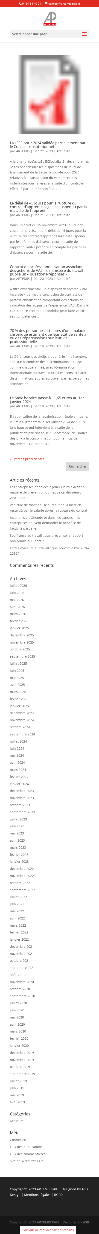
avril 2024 (17, 762)
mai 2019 (17, 1095)
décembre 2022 (22, 868)
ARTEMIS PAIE (47, 1189)
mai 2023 (17, 833)
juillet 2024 (18, 741)
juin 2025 (17, 670)
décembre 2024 (22, 713)
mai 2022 (17, 911)
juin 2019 (17, 1088)
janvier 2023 (19, 861)
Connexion (18, 1140)
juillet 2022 (18, 897)
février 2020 (19, 1038)
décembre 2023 (22, 791)
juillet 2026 (18, 585)
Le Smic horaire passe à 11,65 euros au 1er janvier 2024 (47, 399)
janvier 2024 (19, 784)
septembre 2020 (22, 996)
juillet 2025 (18, 663)
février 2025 (19, 699)
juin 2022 (17, 904)
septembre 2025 (22, 656)
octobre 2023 (20, 805)
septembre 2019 (22, 1074)
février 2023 (19, 854)
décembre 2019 (22, 1052)
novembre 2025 (22, 642)
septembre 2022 (22, 890)
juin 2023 (17, 826)
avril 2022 (17, 918)
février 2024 (19, 776)
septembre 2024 (22, 734)
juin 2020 (17, 1010)
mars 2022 (18, 925)
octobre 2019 (20, 1066)
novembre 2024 (22, 720)
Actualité (63, 151)
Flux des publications (26, 1147)
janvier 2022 (19, 939)
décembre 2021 (22, 946)
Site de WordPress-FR (26, 1161)
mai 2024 (17, 755)
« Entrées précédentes (27, 459)
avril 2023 (17, 840)
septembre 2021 (22, 967)
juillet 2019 (18, 1081)
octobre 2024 (20, 727)
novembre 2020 (22, 982)
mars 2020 (18, 1031)
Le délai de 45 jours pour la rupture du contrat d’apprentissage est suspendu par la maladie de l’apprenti (48, 207)
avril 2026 (17, 607)
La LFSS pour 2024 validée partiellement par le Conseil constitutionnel (48, 144)
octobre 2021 (20, 960)
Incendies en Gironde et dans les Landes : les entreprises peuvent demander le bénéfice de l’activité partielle (45, 523)
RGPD (58, 1194)
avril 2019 (17, 1102)
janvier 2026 (19, 628)
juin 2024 (17, 748)
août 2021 (17, 975)
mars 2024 (18, 769)
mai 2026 (17, 600)
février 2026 (19, 621)
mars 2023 (18, 847)
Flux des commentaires (28, 1154)
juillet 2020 (18, 1003)
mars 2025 (18, 691)
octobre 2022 (20, 883)
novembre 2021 (22, 953)
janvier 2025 (19, 706)
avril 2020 (17, 1024)
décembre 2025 (22, 635)
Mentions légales (37, 1194)
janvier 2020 (19, 1045)
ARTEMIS (23, 151)
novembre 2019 (22, 1060)
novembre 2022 (22, 876)
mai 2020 (17, 1017)
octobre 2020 (20, 989)
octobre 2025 (20, 649)
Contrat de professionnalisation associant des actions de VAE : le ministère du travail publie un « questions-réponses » (46, 270)
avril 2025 (17, 684)
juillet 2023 (18, 819)
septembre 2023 (22, 812)
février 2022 (19, 932)
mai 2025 (17, 677)
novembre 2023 (22, 798)
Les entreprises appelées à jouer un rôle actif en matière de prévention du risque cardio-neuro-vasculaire (47, 492)
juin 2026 (17, 592)
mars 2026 (18, 614)
